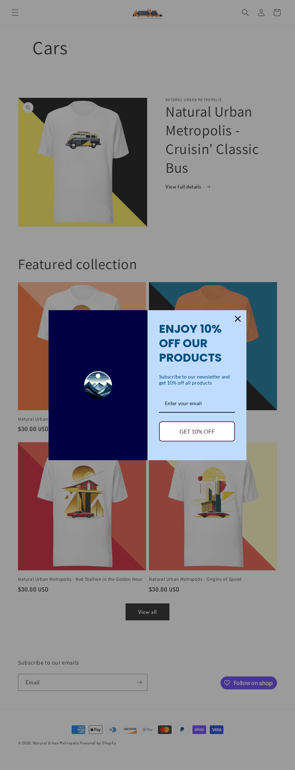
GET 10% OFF (197, 431)
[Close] (237, 318)
